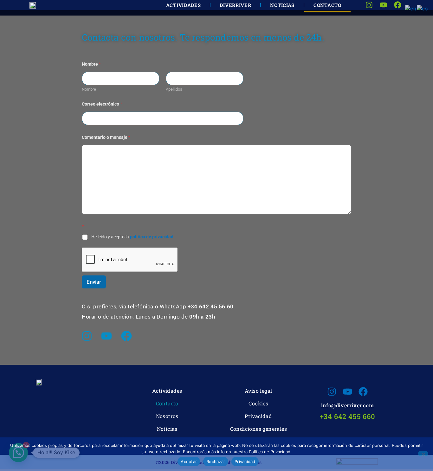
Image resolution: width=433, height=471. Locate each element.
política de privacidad (151, 236)
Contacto (167, 403)
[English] (411, 8)
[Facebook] (126, 335)
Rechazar (215, 461)
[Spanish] (422, 8)
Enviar (94, 282)
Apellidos (174, 89)
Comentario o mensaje (106, 137)
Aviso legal (258, 390)
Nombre (89, 89)
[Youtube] (106, 335)
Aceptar (189, 461)
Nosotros (167, 416)
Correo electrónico (102, 103)
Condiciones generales (258, 428)
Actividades (167, 390)
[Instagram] (86, 335)
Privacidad (258, 416)
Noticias (167, 428)
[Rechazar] (423, 453)
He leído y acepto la (132, 236)
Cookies (258, 403)
